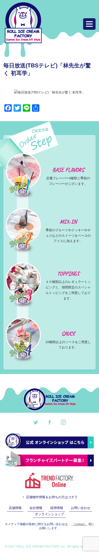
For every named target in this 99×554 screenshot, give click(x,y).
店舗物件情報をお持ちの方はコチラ (51, 497)
